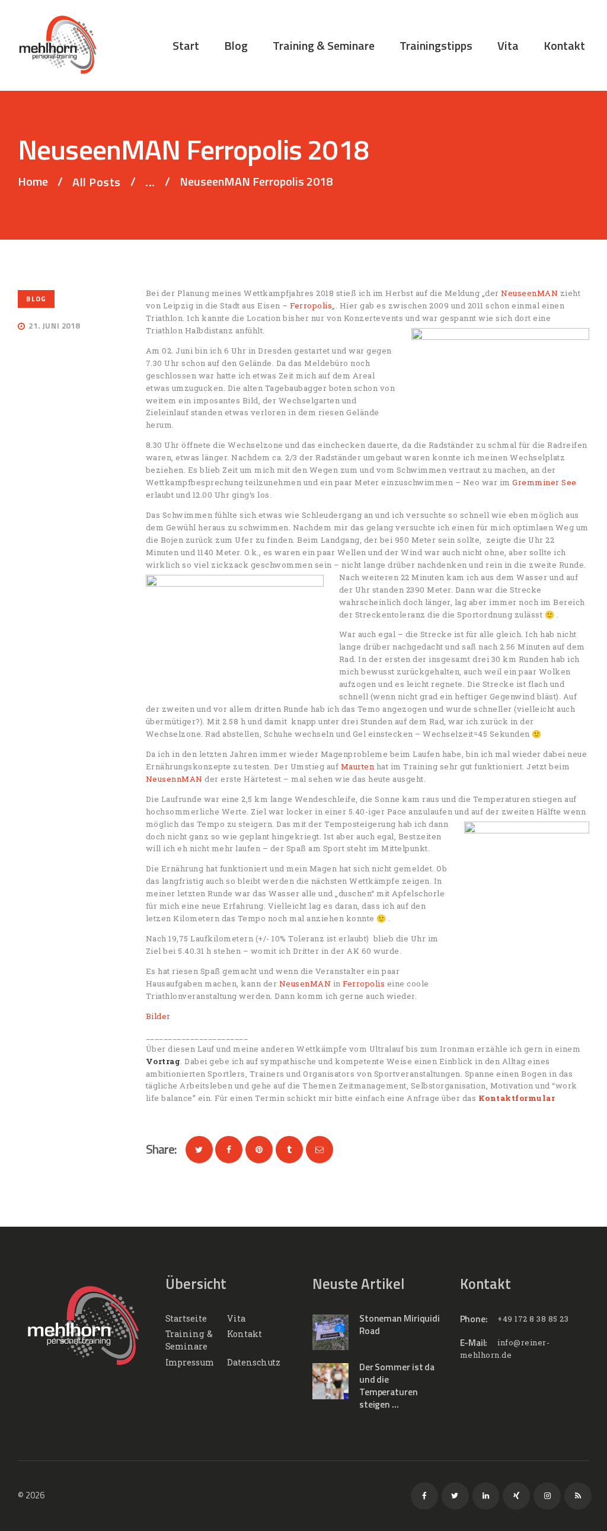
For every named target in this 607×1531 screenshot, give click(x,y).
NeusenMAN (305, 983)
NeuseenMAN (529, 293)
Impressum (189, 1362)
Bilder (158, 1016)
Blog (36, 299)
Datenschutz (253, 1362)
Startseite (186, 1318)
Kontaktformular (516, 1098)
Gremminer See (544, 482)
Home (33, 181)
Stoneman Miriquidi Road (399, 1324)
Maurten (358, 766)
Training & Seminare (189, 1340)
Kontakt (244, 1333)
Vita (236, 1318)
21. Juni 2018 (53, 326)
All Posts (96, 182)
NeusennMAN (174, 779)
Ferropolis (311, 305)
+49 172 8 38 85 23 (532, 1318)
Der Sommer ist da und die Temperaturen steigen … (397, 1386)
